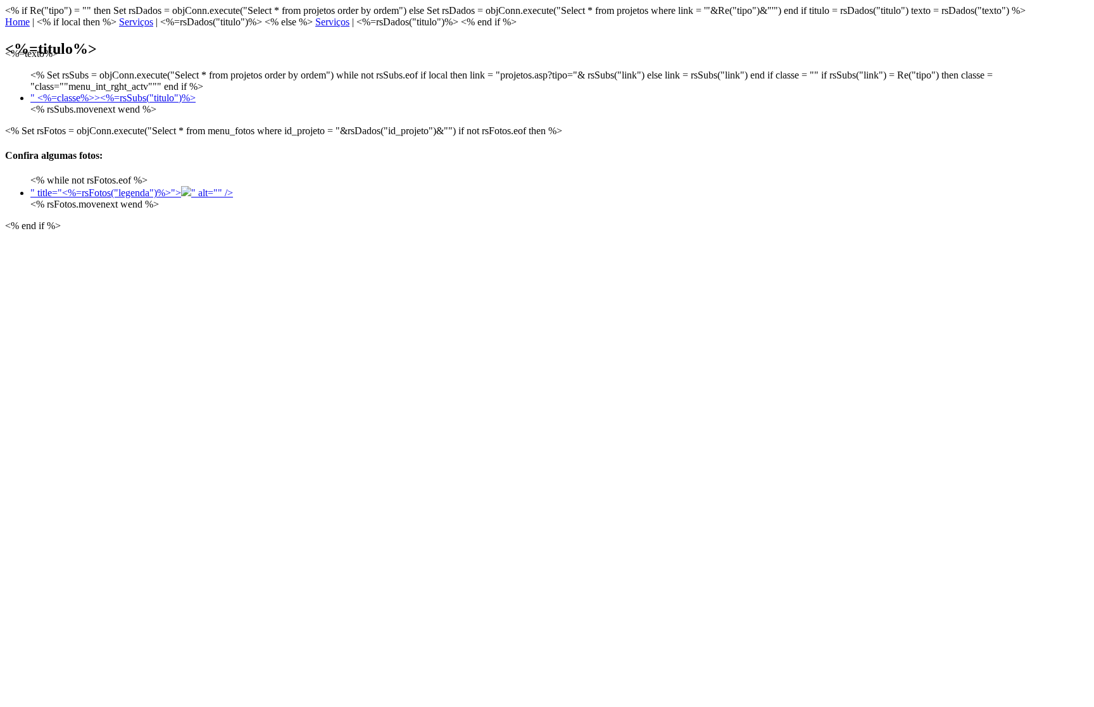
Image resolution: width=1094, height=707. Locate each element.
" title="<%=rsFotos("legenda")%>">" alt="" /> (131, 192)
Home (17, 21)
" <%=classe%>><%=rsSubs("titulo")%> (113, 97)
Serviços (136, 21)
